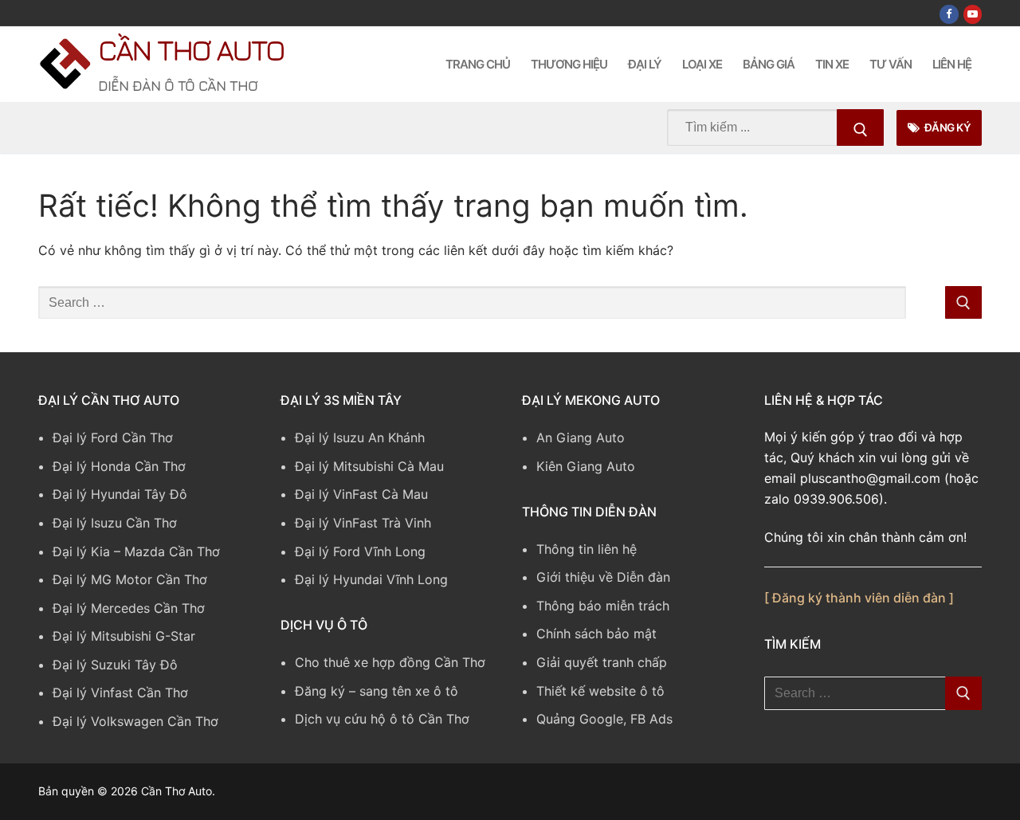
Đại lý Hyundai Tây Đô (120, 494)
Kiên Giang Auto (585, 466)
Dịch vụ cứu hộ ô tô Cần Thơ (382, 719)
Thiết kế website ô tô (600, 691)
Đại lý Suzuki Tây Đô (115, 665)
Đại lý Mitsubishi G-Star (124, 636)
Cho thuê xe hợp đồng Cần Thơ (390, 662)
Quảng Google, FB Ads (604, 719)
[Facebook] (949, 14)
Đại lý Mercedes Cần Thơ (129, 608)
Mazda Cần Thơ (172, 551)
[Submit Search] (861, 127)
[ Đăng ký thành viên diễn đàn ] (859, 598)
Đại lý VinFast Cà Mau (361, 494)
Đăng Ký (946, 127)
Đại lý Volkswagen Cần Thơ (135, 721)
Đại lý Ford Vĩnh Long (360, 551)
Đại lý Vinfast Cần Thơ (120, 692)
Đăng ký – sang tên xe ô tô (376, 691)
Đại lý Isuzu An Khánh (360, 437)
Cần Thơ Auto (191, 50)
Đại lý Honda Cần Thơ (119, 466)
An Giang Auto (580, 437)
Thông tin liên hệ (586, 549)
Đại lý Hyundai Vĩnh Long (371, 579)
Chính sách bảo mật (596, 633)
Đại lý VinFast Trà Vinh (363, 523)
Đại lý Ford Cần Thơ (113, 437)
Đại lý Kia (81, 551)
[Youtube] (972, 14)
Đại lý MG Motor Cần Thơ (130, 579)
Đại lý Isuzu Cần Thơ (115, 523)
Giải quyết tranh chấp (601, 662)
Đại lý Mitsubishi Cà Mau (369, 466)
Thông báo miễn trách (602, 606)
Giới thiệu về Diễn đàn (603, 577)
